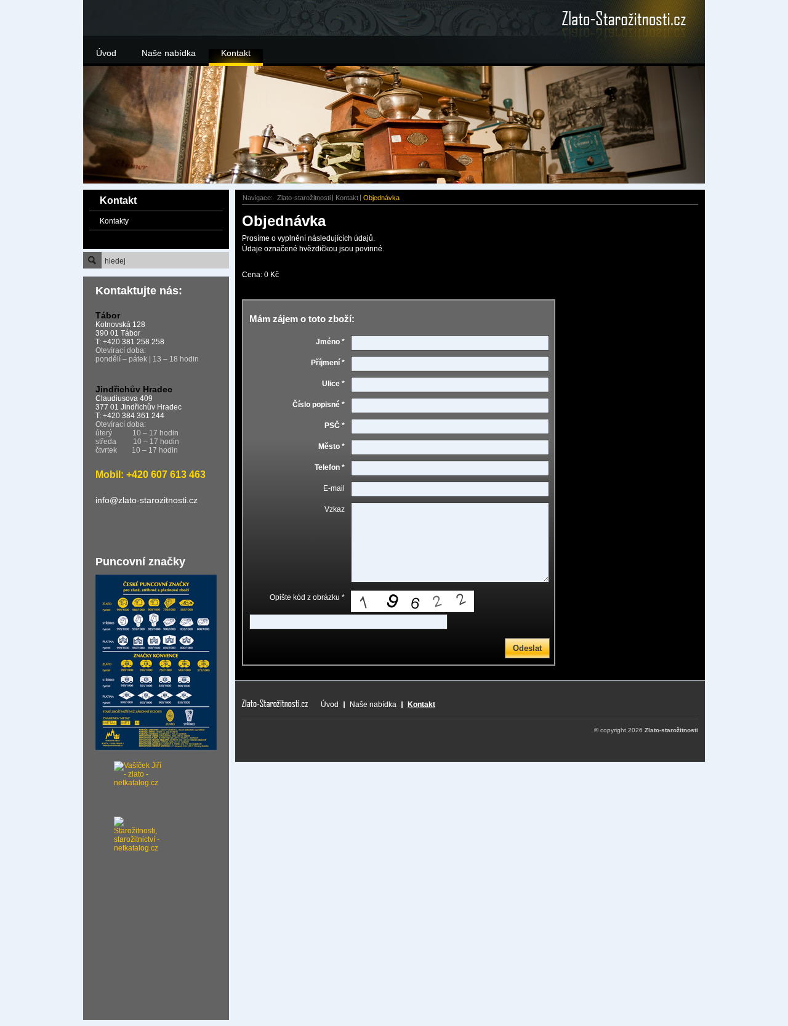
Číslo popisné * (318, 404)
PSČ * (334, 425)
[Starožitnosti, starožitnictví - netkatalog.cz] (123, 829)
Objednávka (381, 197)
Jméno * (330, 341)
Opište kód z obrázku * (307, 597)
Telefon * (330, 467)
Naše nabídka (169, 53)
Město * (331, 446)
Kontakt (236, 53)
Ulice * (333, 383)
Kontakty (114, 221)
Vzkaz (334, 509)
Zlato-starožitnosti (304, 197)
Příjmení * (328, 362)
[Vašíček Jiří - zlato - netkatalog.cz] (123, 789)
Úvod (106, 53)
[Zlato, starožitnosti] (606, 18)
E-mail (334, 488)
